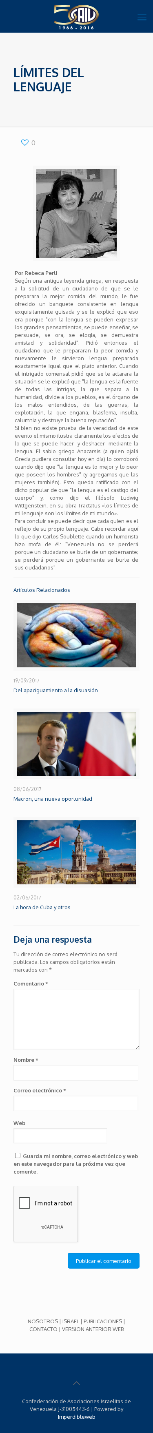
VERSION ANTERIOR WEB (93, 1329)
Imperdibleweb (76, 1416)
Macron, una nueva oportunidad (52, 798)
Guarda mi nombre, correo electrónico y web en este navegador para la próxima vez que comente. (75, 1164)
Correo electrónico (39, 1090)
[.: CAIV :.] (76, 16)
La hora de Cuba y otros (42, 907)
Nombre (25, 1059)
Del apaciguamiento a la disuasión (55, 690)
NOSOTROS (43, 1321)
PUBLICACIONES (103, 1321)
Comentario (30, 983)
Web (19, 1123)
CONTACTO (43, 1329)
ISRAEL (70, 1321)
